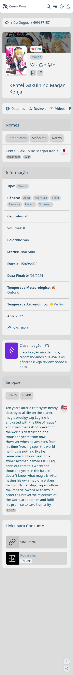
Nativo (57, 138)
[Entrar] (68, 6)
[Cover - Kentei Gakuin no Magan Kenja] (16, 60)
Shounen (45, 204)
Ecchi (55, 198)
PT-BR (26, 395)
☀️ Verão (56, 304)
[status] (33, 73)
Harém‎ (29, 204)
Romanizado (17, 138)
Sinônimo (39, 138)
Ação (26, 198)
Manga (36, 57)
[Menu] (55, 6)
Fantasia (14, 204)
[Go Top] (67, 661)
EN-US (12, 395)
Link (28, 561)
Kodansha (28, 555)
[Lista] (40, 73)
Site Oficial (21, 328)
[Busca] (48, 6)
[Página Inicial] (7, 23)
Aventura (41, 198)
